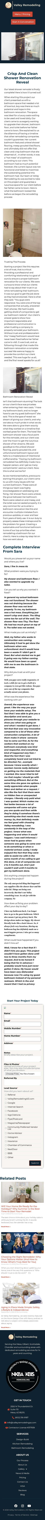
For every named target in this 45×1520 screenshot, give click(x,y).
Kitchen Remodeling (22, 1444)
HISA (22, 1486)
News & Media (22, 1473)
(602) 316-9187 (21, 1417)
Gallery (21, 1469)
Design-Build (22, 1439)
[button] (22, 14)
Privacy (11, 1515)
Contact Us (22, 1482)
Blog (22, 1495)
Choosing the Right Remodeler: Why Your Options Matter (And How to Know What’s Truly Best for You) (21, 1259)
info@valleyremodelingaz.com (21, 1422)
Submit (35, 1163)
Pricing (22, 1477)
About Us (22, 1465)
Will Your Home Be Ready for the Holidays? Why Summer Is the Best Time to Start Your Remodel (20, 1209)
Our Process (22, 1460)
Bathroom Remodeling (22, 1448)
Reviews (22, 1490)
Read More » (5, 1226)
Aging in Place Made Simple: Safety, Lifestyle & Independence (20, 1308)
